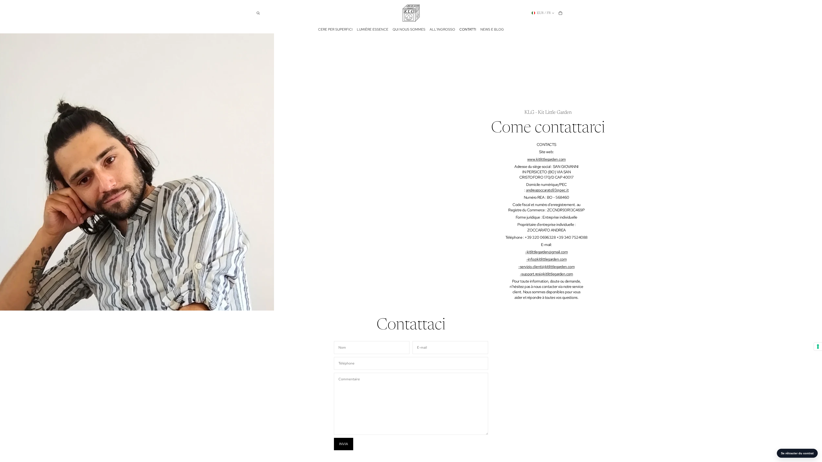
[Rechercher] (258, 13)
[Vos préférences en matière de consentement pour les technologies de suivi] (818, 346)
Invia (343, 444)
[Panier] (560, 13)
